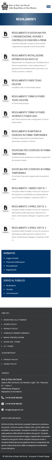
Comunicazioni (12, 293)
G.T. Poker (8, 346)
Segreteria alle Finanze (15, 320)
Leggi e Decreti (12, 258)
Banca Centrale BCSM (14, 337)
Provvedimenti (11, 266)
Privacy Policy (11, 329)
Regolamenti (11, 270)
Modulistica (11, 286)
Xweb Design (44, 456)
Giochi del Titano (12, 342)
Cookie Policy (10, 324)
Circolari (9, 289)
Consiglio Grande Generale (17, 333)
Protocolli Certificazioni (15, 262)
